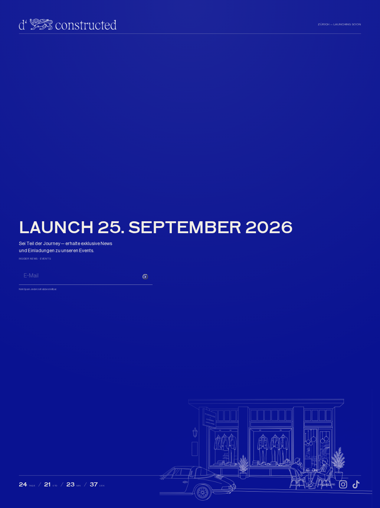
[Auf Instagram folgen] (343, 484)
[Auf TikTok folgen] (356, 484)
